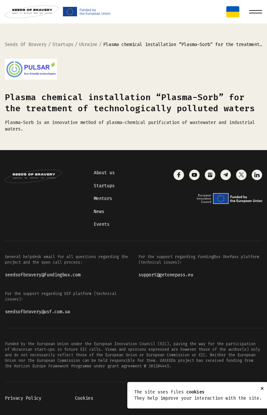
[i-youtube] (194, 175)
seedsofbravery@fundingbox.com (42, 275)
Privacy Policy (23, 398)
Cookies (84, 398)
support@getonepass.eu (165, 275)
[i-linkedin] (257, 175)
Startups (104, 186)
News (99, 211)
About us (104, 173)
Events (101, 224)
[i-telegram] (225, 175)
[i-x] (241, 175)
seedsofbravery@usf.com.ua (37, 312)
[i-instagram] (210, 175)
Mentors (103, 198)
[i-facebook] (179, 175)
